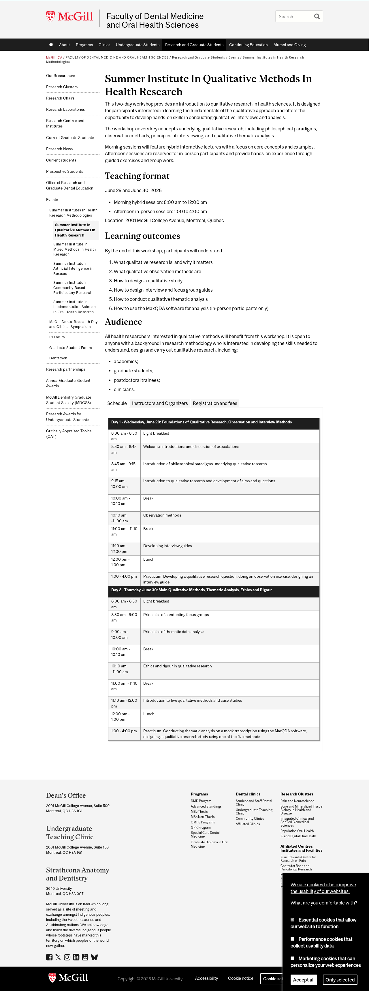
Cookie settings (278, 978)
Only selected (340, 977)
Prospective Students (64, 171)
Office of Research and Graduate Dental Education (69, 185)
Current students (61, 160)
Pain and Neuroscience (297, 801)
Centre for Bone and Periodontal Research (296, 867)
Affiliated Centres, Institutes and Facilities (301, 848)
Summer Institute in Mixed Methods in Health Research (74, 249)
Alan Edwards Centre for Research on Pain (298, 858)
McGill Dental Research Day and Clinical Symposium (73, 324)
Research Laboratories (65, 109)
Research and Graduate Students (194, 44)
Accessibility (206, 978)
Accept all (304, 977)
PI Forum (57, 337)
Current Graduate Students (70, 138)
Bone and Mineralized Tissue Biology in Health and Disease (301, 810)
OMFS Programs (203, 822)
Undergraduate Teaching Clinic (254, 811)
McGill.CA (54, 57)
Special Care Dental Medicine (205, 834)
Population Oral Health (297, 831)
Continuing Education (248, 44)
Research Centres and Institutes (65, 123)
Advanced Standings (206, 806)
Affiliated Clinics (248, 824)
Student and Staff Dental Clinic (254, 802)
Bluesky (95, 956)
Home (51, 45)
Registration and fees (215, 403)
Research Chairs (60, 98)
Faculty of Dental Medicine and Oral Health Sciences (155, 20)
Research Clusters (62, 87)
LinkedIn (77, 957)
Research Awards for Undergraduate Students (67, 417)
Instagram (68, 957)
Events (234, 57)
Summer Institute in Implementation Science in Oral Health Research (74, 307)
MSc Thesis (199, 811)
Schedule (117, 403)
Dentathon (58, 358)
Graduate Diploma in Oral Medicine (209, 844)
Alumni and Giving (290, 44)
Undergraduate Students (137, 44)
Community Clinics (250, 818)
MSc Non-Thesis (202, 817)
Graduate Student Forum (70, 348)
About (64, 44)
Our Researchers (60, 76)
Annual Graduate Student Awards (68, 383)
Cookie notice (240, 978)
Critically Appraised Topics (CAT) (68, 434)
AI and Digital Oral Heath (298, 836)
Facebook (50, 957)
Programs (84, 44)
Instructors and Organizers (160, 403)
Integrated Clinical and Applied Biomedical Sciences (297, 822)
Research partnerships (65, 369)
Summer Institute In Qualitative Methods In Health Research (75, 230)
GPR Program (201, 827)
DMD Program (201, 801)
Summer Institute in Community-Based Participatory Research (72, 288)
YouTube (86, 957)
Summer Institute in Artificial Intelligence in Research (73, 269)
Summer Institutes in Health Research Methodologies (73, 212)
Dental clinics (248, 794)
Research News (59, 149)
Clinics (104, 44)
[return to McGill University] (68, 979)
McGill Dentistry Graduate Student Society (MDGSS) (68, 400)
